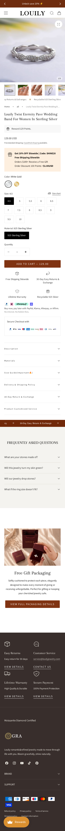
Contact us (42, 666)
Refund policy (10, 811)
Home (7, 106)
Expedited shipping (31, 143)
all (18, 106)
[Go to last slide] (5, 4)
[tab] (32, 613)
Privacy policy (25, 811)
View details (14, 666)
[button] (6, 13)
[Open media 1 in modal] (58, 24)
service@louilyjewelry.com (46, 659)
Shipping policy (10, 816)
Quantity (8, 244)
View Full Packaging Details (32, 604)
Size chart (56, 193)
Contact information (29, 816)
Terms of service (41, 811)
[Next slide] (60, 4)
